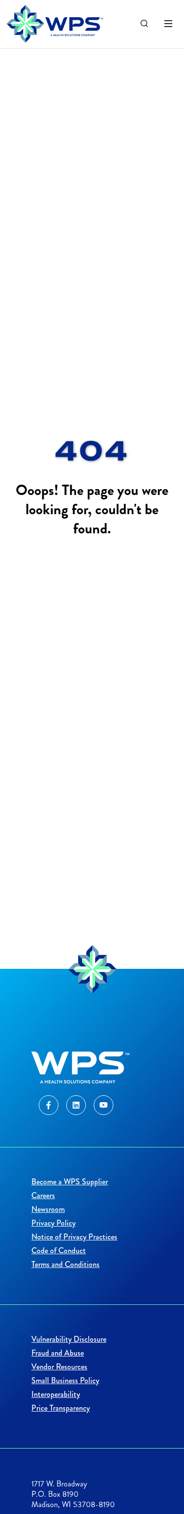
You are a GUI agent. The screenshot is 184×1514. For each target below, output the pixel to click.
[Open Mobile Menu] (168, 24)
